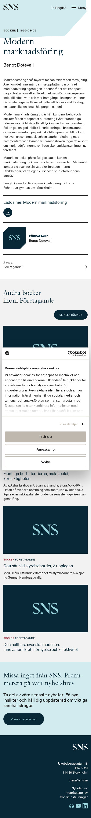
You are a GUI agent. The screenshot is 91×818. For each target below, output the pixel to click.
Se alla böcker (70, 315)
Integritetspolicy (76, 792)
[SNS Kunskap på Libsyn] (71, 806)
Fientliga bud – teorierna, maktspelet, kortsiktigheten (36, 475)
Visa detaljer (68, 424)
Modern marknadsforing (45, 202)
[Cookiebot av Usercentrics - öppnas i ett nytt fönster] (67, 353)
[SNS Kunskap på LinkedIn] (85, 806)
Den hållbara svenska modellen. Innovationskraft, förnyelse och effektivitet (40, 646)
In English (58, 7)
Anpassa (43, 449)
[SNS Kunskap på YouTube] (78, 806)
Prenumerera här (24, 718)
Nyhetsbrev (80, 788)
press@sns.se (78, 780)
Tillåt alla (45, 437)
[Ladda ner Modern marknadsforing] (7, 212)
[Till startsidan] (10, 7)
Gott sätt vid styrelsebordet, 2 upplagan (38, 566)
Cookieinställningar (74, 797)
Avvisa (45, 462)
